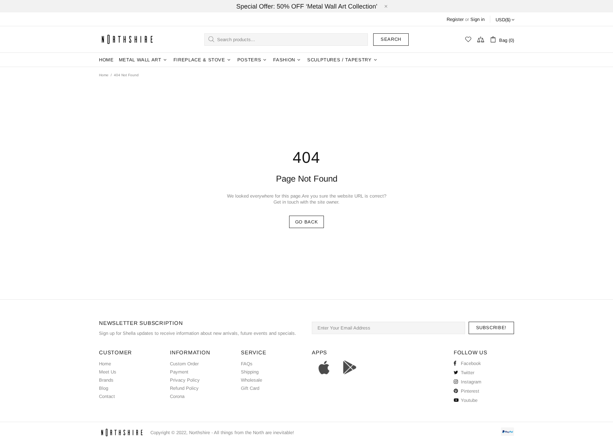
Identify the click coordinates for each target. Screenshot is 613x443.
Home (104, 75)
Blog (103, 388)
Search (391, 39)
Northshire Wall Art (127, 39)
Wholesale (251, 380)
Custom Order (184, 363)
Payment (179, 372)
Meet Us (107, 372)
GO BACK (306, 222)
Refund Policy (184, 388)
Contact (107, 396)
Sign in (477, 19)
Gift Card (250, 388)
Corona (177, 396)
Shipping (250, 372)
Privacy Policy (185, 380)
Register (455, 19)
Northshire (199, 432)
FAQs (247, 363)
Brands (106, 380)
